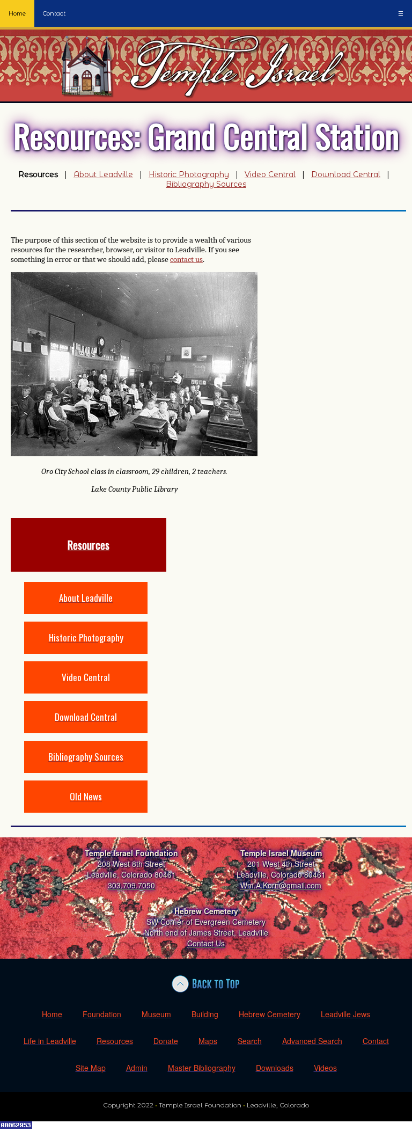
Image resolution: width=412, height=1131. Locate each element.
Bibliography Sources (206, 184)
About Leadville (103, 174)
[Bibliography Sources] (86, 770)
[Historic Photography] (86, 650)
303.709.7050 (131, 885)
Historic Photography (189, 174)
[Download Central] (86, 730)
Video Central (270, 174)
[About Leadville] (86, 611)
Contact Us (206, 943)
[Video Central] (86, 690)
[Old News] (86, 809)
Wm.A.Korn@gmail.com (280, 885)
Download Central (345, 174)
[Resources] (88, 568)
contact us (186, 259)
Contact (54, 13)
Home (17, 13)
